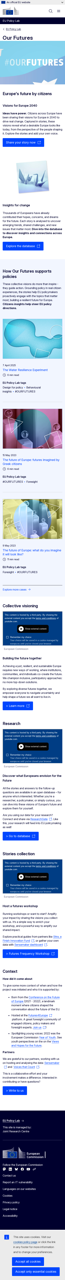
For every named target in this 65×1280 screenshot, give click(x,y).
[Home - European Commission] (11, 11)
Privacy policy (11, 1202)
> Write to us (15, 1090)
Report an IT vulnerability (18, 1182)
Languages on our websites (19, 1189)
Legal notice (10, 1209)
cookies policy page (25, 1242)
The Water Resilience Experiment (25, 370)
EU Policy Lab (13, 29)
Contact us (9, 1175)
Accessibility (10, 1215)
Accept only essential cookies (35, 1271)
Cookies (7, 1195)
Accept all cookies (28, 1261)
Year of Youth (47, 1037)
